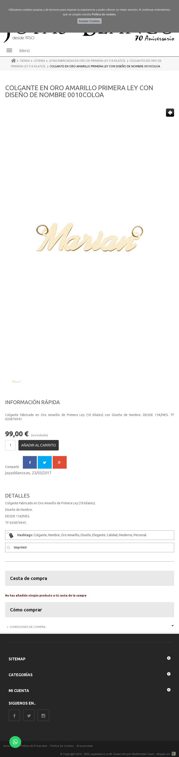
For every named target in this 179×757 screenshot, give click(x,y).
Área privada (85, 745)
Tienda (25, 60)
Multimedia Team (143, 754)
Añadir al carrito (38, 445)
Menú (24, 50)
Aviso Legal (10, 745)
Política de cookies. (104, 14)
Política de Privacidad (33, 745)
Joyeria (39, 60)
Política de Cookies (62, 745)
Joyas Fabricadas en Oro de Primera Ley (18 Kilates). (87, 60)
